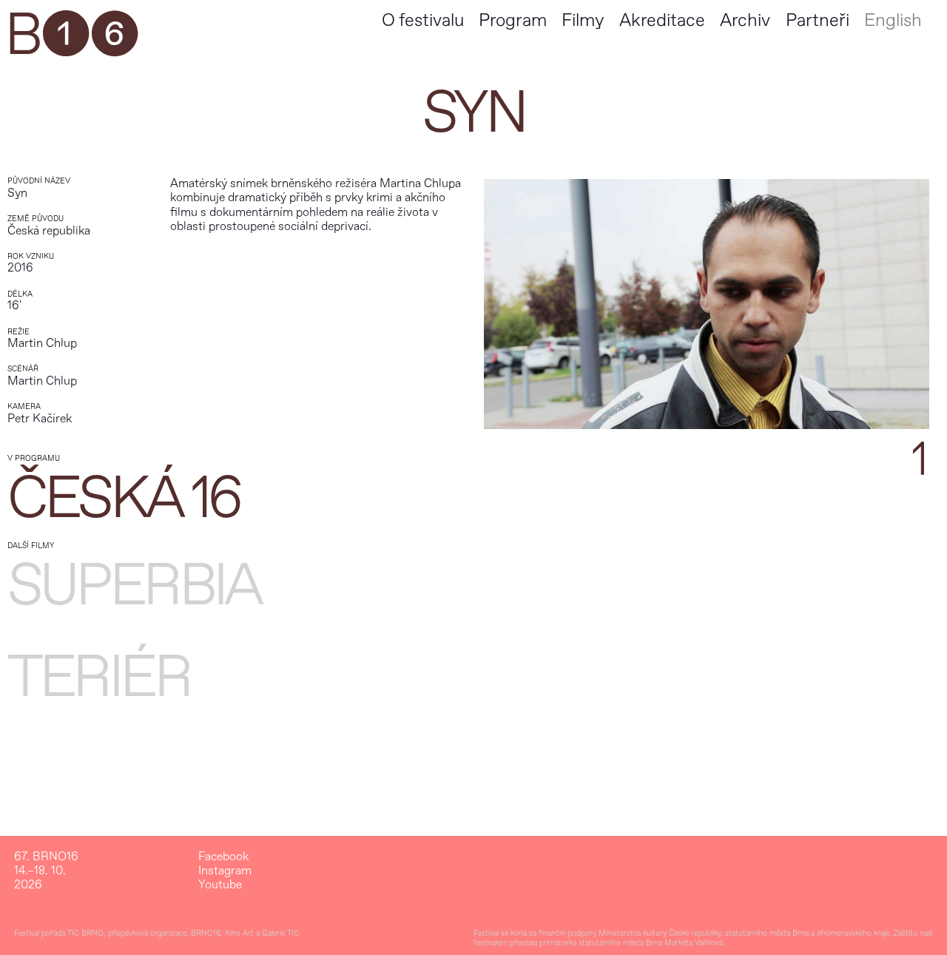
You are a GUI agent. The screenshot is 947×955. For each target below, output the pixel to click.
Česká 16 (123, 498)
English (893, 20)
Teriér (98, 677)
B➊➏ (71, 35)
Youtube (220, 885)
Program (513, 20)
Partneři (817, 20)
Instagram (225, 871)
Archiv (745, 20)
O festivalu (423, 20)
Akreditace (662, 20)
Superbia (133, 586)
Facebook (223, 857)
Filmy (583, 20)
